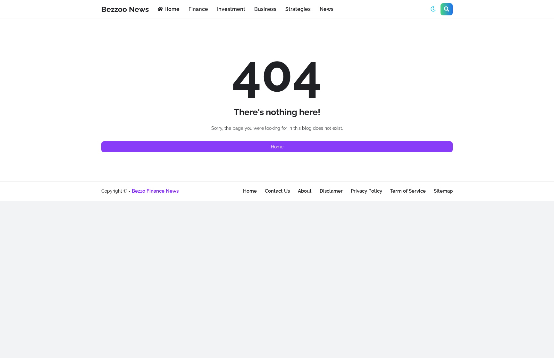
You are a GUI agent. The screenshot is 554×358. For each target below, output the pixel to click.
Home (277, 146)
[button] (433, 9)
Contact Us (277, 191)
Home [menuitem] (171, 9)
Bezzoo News (125, 9)
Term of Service (408, 191)
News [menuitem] (326, 9)
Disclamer (331, 191)
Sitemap (443, 191)
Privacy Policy (366, 191)
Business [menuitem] (265, 9)
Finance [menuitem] (198, 9)
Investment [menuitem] (231, 9)
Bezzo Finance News (155, 191)
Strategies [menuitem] (298, 9)
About (305, 191)
